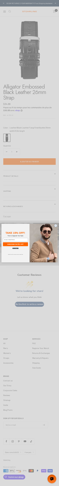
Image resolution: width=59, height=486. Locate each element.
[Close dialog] (55, 225)
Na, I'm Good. (15, 248)
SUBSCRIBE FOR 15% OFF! (15, 244)
